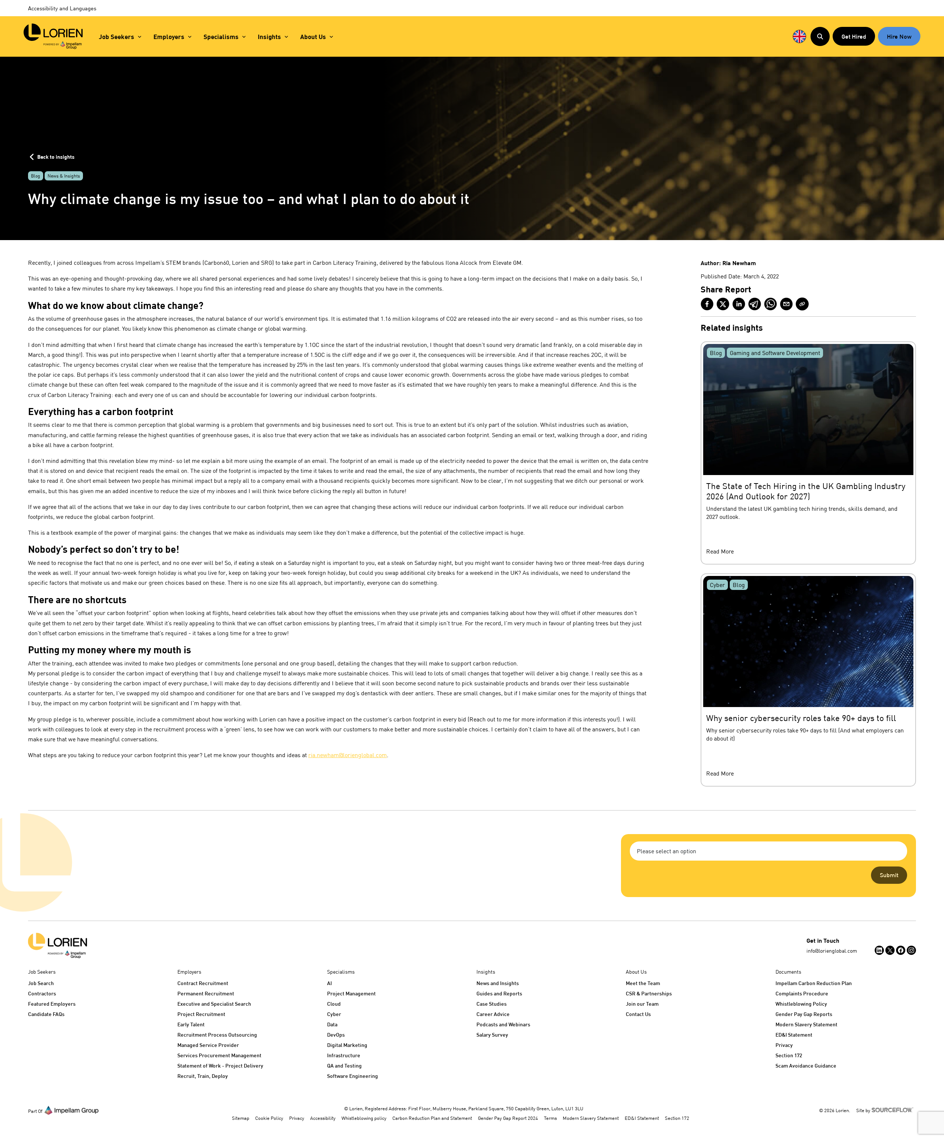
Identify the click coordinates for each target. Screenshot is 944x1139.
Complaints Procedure (801, 993)
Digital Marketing (347, 1045)
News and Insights (497, 983)
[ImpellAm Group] (71, 1109)
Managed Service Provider (208, 1045)
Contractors (42, 993)
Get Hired (853, 36)
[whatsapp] (770, 304)
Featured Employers (52, 1004)
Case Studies (491, 1004)
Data (332, 1024)
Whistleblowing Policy (801, 1004)
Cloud (334, 1004)
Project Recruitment (201, 1014)
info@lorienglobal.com (831, 951)
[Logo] (57, 946)
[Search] (820, 36)
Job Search (41, 983)
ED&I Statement (793, 1034)
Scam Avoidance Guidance (805, 1065)
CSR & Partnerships (649, 993)
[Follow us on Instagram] (911, 950)
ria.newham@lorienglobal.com (347, 755)
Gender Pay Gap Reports (803, 1014)
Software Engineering (352, 1076)
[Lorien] (53, 36)
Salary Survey (492, 1034)
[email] (786, 304)
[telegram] (754, 304)
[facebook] (707, 304)
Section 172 (788, 1055)
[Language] (799, 36)
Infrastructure (343, 1055)
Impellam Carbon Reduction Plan (813, 983)
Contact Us (638, 1014)
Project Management (351, 993)
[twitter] (722, 304)
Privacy (784, 1045)
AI (329, 983)
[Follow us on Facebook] (900, 950)
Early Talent (191, 1024)
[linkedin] (738, 304)
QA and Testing (344, 1065)
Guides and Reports (499, 993)
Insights (269, 37)
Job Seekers (116, 37)
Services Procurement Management (219, 1055)
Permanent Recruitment (205, 993)
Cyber (334, 1014)
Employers (168, 37)
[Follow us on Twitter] (890, 950)
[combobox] (768, 851)
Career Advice (493, 1014)
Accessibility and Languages (62, 8)
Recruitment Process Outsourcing (217, 1034)
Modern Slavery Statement (806, 1024)
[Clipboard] (802, 304)
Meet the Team (643, 983)
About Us (313, 37)
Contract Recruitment (202, 983)
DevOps (336, 1034)
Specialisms (221, 37)
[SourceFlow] (894, 1109)
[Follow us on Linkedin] (879, 950)
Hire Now (899, 36)
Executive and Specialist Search (214, 1004)
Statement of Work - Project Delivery (220, 1065)
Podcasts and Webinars (503, 1024)
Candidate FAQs (46, 1014)
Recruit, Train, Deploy (202, 1076)
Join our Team (642, 1004)
